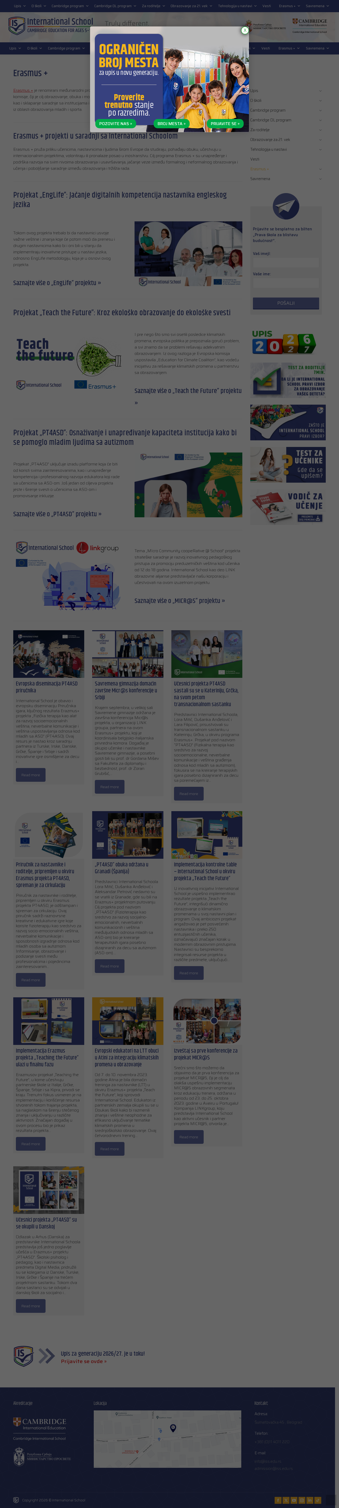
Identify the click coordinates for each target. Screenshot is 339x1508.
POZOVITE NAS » (115, 123)
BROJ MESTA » (172, 123)
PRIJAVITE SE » (225, 123)
